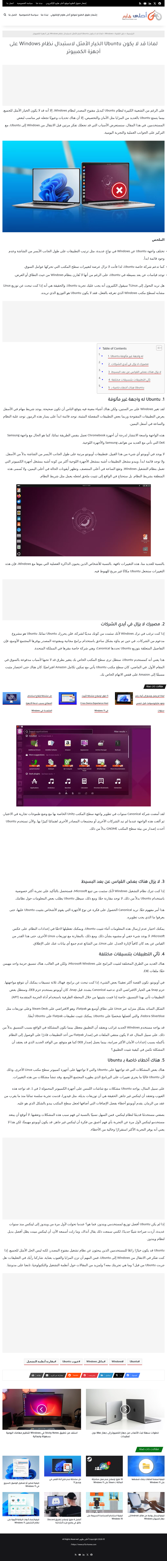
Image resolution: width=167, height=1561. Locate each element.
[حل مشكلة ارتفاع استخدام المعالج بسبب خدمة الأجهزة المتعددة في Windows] (12, 698)
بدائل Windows (95, 1361)
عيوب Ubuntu (70, 1361)
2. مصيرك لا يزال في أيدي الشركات (128, 364)
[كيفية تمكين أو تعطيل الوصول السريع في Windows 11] (20, 1468)
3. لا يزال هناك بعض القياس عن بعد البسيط (134, 372)
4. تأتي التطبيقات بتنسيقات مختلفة (129, 380)
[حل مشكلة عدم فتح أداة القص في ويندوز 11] (62, 1466)
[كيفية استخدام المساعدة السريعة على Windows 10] (104, 1502)
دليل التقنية (120, 34)
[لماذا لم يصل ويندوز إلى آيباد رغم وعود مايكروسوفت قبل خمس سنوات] (124, 698)
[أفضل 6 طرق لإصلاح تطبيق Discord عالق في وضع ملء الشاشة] (62, 1504)
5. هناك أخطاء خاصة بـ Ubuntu (126, 388)
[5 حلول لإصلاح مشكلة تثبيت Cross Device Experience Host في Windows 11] (68, 698)
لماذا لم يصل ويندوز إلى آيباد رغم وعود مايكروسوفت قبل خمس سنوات (149, 703)
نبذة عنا (39, 3)
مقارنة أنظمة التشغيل (41, 1361)
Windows (109, 34)
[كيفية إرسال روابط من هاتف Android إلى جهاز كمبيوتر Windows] (146, 1502)
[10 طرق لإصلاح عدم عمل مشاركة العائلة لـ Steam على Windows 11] (104, 1466)
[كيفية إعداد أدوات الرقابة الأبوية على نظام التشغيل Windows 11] (20, 1504)
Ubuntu (134, 1361)
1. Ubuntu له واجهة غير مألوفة (125, 356)
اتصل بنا (10, 3)
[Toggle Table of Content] (157, 348)
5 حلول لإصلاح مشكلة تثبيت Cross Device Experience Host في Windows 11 (94, 703)
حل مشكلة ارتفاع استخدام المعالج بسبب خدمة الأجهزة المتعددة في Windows (39, 703)
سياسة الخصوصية (25, 3)
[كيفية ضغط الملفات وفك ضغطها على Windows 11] (146, 1466)
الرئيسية (130, 34)
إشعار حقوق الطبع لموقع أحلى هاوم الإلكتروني (66, 3)
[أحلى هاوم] (142, 15)
